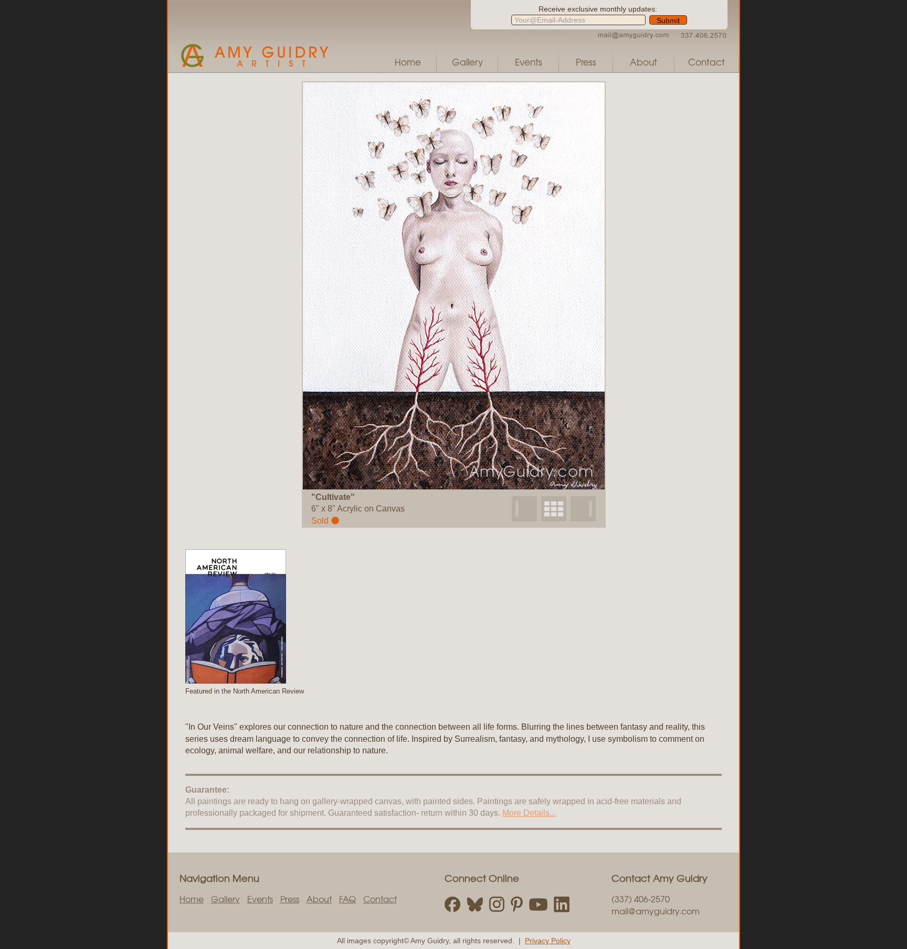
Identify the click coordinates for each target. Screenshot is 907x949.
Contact (706, 61)
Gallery (467, 61)
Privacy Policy (548, 940)
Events (528, 61)
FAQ (347, 898)
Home (408, 61)
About (643, 61)
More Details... (529, 812)
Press (586, 61)
